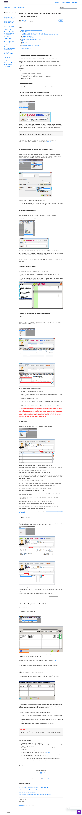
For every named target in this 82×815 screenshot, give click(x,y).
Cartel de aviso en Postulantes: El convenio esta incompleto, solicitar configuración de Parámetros (9, 41)
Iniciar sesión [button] (74, 2)
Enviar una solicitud (66, 2)
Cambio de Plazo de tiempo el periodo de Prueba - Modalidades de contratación (10, 34)
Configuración (24, 31)
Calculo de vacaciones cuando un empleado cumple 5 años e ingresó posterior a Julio (9, 27)
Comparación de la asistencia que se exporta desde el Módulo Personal (35, 794)
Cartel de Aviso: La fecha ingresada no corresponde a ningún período (10, 48)
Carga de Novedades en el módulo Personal (31, 39)
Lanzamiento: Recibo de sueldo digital (27, 792)
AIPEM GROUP (7, 7)
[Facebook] (19, 765)
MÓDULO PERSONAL (21, 7)
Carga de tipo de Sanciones (28, 37)
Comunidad (57, 2)
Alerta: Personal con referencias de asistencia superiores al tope (33, 787)
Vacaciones (25, 40)
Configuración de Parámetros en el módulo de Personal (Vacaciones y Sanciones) (40, 34)
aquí (55, 660)
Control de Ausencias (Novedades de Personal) (29, 785)
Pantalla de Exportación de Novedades (30, 45)
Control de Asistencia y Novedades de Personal (29, 789)
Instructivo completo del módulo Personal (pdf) (9, 18)
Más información (8, 66)
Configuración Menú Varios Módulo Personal (10, 63)
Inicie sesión (21, 805)
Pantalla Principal (26, 47)
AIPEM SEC (13, 7)
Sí (37, 772)
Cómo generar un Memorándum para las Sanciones (9, 59)
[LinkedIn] (22, 765)
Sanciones (24, 42)
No (44, 772)
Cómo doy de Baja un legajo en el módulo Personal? (9, 53)
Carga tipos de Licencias (28, 36)
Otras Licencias (25, 43)
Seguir (61, 20)
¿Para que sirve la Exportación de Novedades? (31, 30)
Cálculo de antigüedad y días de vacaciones (9, 22)
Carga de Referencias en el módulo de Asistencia (33, 33)
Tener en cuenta (26, 50)
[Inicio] (6, 2)
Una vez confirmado (26, 48)
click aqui (49, 141)
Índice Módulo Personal (9, 14)
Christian (24, 20)
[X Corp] (21, 765)
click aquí (48, 752)
